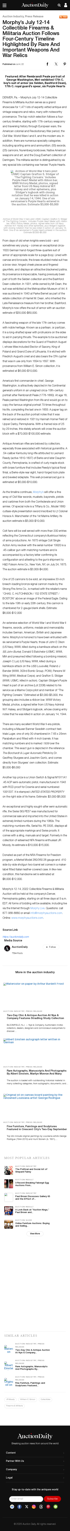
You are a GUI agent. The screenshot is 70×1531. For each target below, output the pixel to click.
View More (35, 1234)
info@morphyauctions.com (46, 913)
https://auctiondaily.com (16, 937)
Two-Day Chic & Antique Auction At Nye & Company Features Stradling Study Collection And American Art (35, 1018)
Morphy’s (38, 492)
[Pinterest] (48, 1507)
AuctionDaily (20, 947)
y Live (41, 908)
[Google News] (12, 1507)
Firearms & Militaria (14, 1406)
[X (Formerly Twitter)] (27, 1507)
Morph (34, 908)
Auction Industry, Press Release (23, 16)
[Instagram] (34, 1507)
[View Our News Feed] (63, 16)
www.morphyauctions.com (27, 918)
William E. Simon (27, 1400)
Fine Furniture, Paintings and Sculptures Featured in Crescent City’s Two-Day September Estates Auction (37, 1129)
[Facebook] (19, 1507)
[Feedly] (56, 1507)
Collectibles (45, 1400)
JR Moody (10, 1400)
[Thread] (41, 1507)
